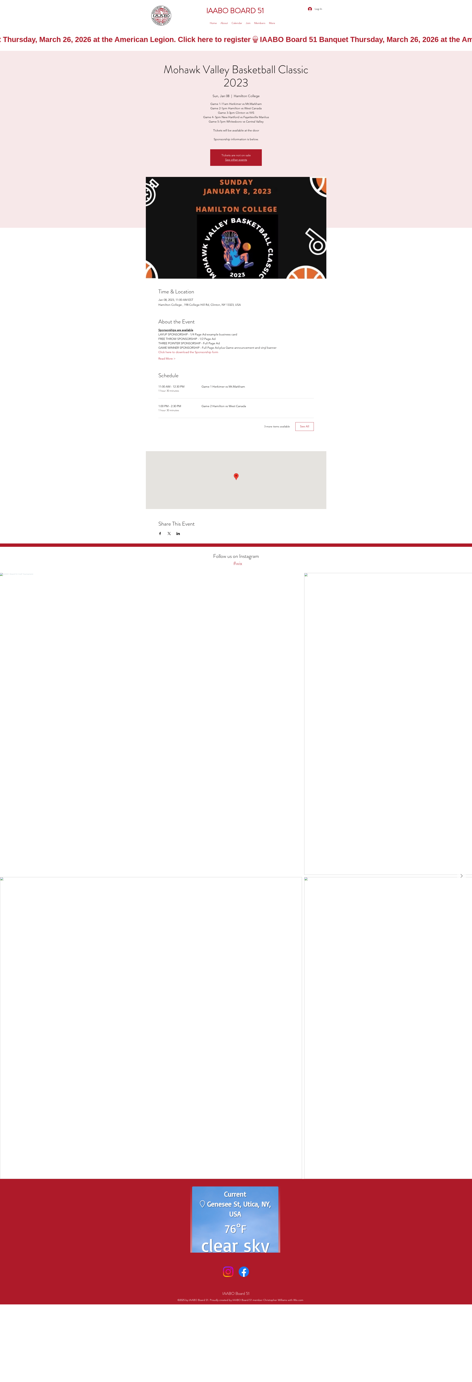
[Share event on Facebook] (160, 533)
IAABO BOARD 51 (236, 10)
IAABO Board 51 (236, 1365)
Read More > (167, 358)
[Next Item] (461, 876)
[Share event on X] (169, 533)
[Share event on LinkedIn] (178, 533)
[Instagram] (228, 1343)
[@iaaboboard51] (230, 563)
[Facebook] (244, 1343)
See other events (236, 159)
